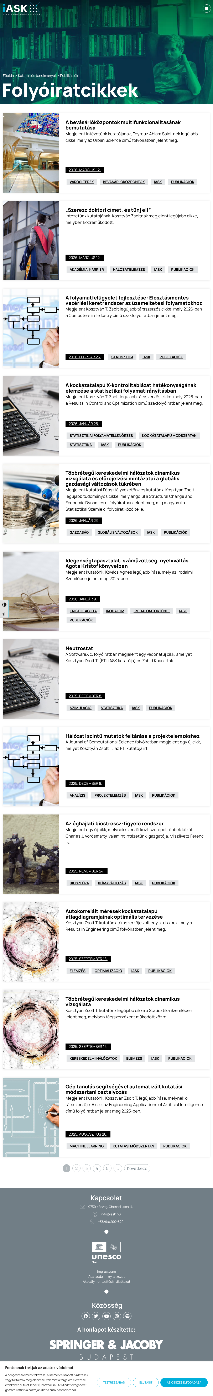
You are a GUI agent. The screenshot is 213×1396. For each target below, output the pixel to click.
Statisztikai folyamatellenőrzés (101, 435)
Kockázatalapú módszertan (169, 435)
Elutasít (145, 1382)
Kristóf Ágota (83, 611)
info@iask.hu (111, 1214)
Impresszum (106, 1271)
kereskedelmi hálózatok (93, 1058)
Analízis (77, 795)
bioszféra (79, 883)
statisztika (122, 357)
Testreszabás (114, 1382)
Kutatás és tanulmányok (37, 75)
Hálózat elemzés (129, 269)
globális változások (118, 532)
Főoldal (9, 75)
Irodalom (115, 611)
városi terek (82, 181)
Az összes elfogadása (184, 1382)
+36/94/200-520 (111, 1221)
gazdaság (79, 532)
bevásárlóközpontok (124, 181)
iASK (158, 181)
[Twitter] (96, 1316)
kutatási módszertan (133, 1146)
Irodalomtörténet (152, 611)
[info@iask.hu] (95, 1214)
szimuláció (81, 707)
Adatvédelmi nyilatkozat (106, 1276)
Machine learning (87, 1146)
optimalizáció (108, 970)
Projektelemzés (110, 795)
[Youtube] (106, 1316)
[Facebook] (86, 1316)
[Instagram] (117, 1316)
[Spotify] (127, 1316)
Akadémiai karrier (87, 269)
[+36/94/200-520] (92, 1222)
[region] (106, 1378)
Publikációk (69, 75)
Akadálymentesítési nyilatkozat (106, 1281)
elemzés (77, 970)
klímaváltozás (112, 883)
